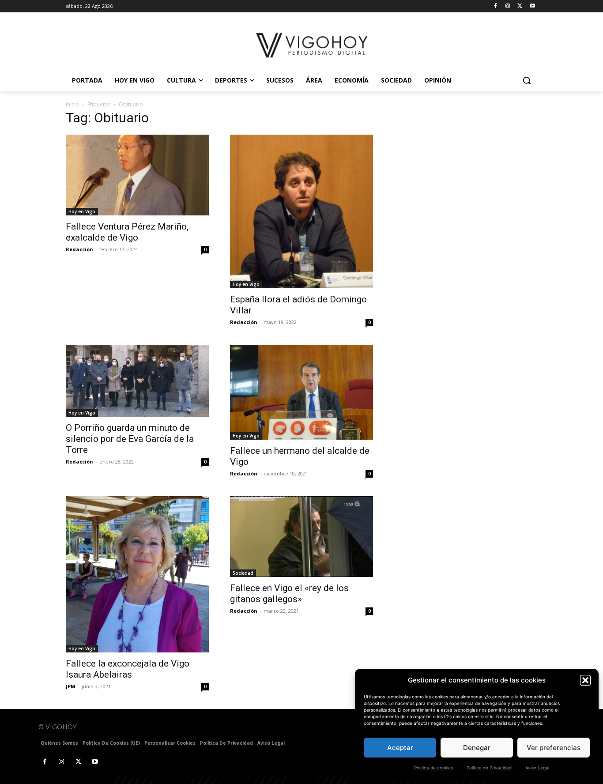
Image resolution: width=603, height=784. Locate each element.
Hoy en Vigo (81, 211)
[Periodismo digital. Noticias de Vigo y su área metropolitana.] (312, 45)
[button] (585, 680)
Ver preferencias (553, 747)
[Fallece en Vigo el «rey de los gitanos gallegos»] (301, 536)
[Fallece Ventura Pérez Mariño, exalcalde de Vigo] (137, 175)
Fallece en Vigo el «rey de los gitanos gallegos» (289, 593)
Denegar (476, 747)
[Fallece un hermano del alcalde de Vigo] (301, 392)
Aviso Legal (537, 767)
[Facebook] (495, 6)
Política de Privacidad (489, 767)
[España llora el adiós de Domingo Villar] (301, 211)
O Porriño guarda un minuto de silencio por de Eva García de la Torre (130, 438)
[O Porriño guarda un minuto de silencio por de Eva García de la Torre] (137, 381)
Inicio (72, 104)
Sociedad (243, 573)
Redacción (79, 249)
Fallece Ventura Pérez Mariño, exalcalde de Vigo (127, 232)
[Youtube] (532, 6)
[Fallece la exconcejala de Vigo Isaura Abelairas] (137, 574)
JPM (70, 686)
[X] (520, 6)
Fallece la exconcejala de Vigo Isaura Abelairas (127, 669)
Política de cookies (433, 767)
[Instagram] (508, 6)
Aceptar (400, 747)
